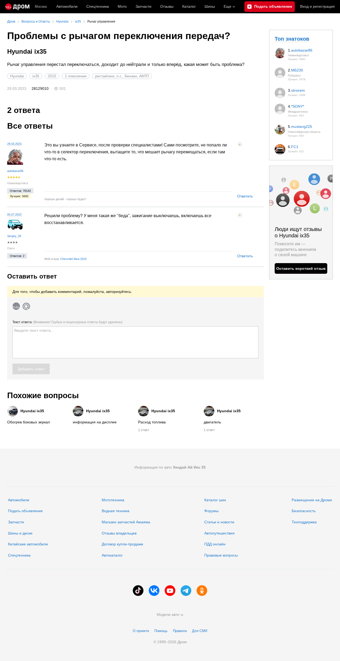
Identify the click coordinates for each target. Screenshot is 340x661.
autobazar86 (15, 170)
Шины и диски (20, 533)
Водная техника (115, 511)
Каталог (189, 6)
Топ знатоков (292, 39)
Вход (317, 6)
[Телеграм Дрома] (186, 590)
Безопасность (304, 511)
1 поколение (76, 76)
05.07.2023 (14, 214)
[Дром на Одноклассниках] (202, 590)
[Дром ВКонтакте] (154, 590)
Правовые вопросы (221, 555)
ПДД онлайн (215, 544)
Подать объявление (25, 511)
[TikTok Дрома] (138, 590)
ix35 (35, 76)
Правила (180, 631)
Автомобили (67, 6)
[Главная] (17, 6)
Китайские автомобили (28, 544)
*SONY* (297, 106)
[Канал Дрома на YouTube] (170, 590)
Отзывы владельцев (119, 533)
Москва (41, 7)
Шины (210, 6)
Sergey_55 (14, 236)
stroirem (298, 90)
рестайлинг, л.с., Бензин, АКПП (122, 76)
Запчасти (143, 6)
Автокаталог (112, 555)
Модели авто (168, 614)
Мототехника (113, 500)
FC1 (294, 147)
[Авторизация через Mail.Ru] (26, 306)
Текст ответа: (67, 322)
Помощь (161, 631)
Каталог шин (215, 500)
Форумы (211, 511)
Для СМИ (199, 631)
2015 (52, 76)
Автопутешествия (219, 533)
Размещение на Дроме (312, 500)
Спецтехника (19, 555)
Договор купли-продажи (122, 544)
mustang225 (301, 126)
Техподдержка (304, 522)
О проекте (141, 631)
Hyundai (17, 76)
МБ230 (297, 70)
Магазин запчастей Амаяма (126, 522)
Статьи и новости (219, 522)
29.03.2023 (14, 143)
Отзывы (166, 6)
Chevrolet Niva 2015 (73, 258)
